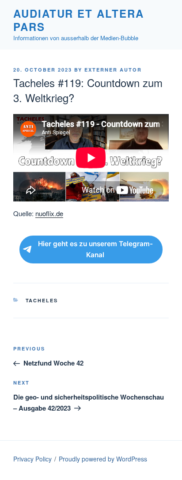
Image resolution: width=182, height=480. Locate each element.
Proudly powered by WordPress (103, 458)
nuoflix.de (49, 213)
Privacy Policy (32, 458)
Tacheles (42, 300)
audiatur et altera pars (78, 20)
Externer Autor (113, 69)
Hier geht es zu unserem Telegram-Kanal (95, 249)
